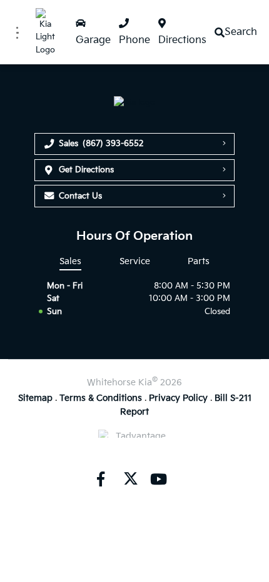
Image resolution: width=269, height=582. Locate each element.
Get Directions (86, 170)
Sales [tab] (70, 261)
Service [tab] (134, 261)
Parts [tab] (199, 261)
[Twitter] (129, 479)
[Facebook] (100, 479)
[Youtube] (158, 479)
